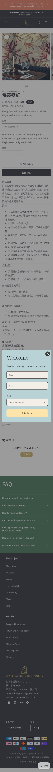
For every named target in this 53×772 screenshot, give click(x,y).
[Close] (47, 353)
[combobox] (27, 402)
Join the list (27, 413)
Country (9, 396)
